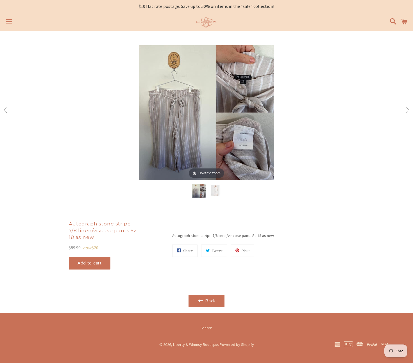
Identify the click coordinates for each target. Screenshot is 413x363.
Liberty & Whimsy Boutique (195, 344)
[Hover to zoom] (206, 112)
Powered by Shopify (237, 344)
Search (207, 328)
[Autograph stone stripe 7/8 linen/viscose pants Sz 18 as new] (199, 191)
